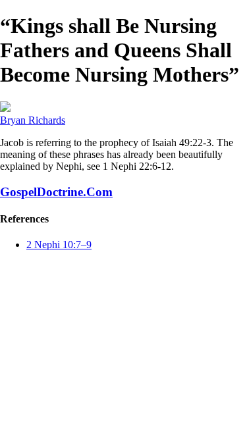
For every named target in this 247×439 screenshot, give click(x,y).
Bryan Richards (32, 120)
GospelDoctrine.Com (56, 192)
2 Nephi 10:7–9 (59, 244)
